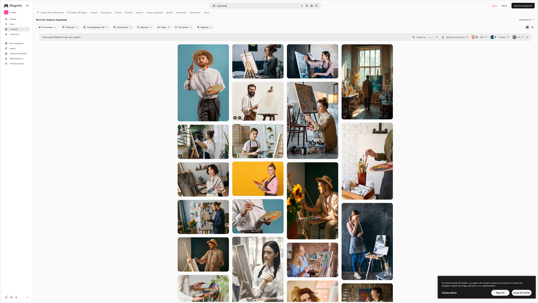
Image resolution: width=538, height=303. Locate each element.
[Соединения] (6, 297)
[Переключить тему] (16, 297)
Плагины (502, 37)
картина (139, 12)
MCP (482, 37)
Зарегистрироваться (523, 5)
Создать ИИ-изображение (52, 12)
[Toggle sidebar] (27, 5)
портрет (94, 12)
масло (206, 12)
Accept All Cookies (521, 292)
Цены (494, 5)
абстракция (106, 12)
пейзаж (118, 12)
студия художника (155, 12)
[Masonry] (527, 27)
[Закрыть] (527, 37)
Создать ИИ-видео (78, 12)
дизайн (169, 12)
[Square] (532, 27)
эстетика (129, 12)
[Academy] (11, 297)
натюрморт (181, 12)
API (519, 37)
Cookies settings (449, 292)
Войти (504, 5)
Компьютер (425, 37)
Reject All (500, 292)
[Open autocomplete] (213, 6)
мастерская (195, 12)
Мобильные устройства (455, 37)
